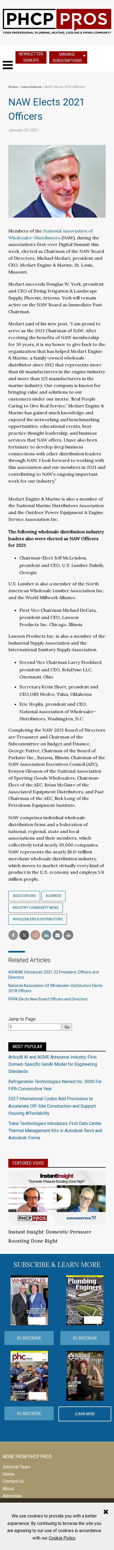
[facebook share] (13, 935)
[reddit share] (35, 935)
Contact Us (13, 1481)
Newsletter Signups (31, 57)
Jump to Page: (22, 1019)
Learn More (85, 1414)
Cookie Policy (62, 1538)
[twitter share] (24, 935)
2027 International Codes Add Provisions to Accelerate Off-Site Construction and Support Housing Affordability (52, 1106)
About (8, 1488)
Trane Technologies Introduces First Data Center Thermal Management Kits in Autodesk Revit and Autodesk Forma (55, 1131)
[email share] (57, 935)
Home (13, 87)
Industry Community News (35, 908)
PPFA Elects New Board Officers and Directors (47, 999)
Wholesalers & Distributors (38, 919)
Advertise (12, 1495)
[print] (68, 935)
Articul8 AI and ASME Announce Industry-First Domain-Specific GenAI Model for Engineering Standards (52, 1064)
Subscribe (29, 1338)
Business (53, 896)
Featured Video (28, 1163)
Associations (31, 87)
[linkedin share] (46, 935)
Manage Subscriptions (67, 57)
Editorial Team (16, 1467)
